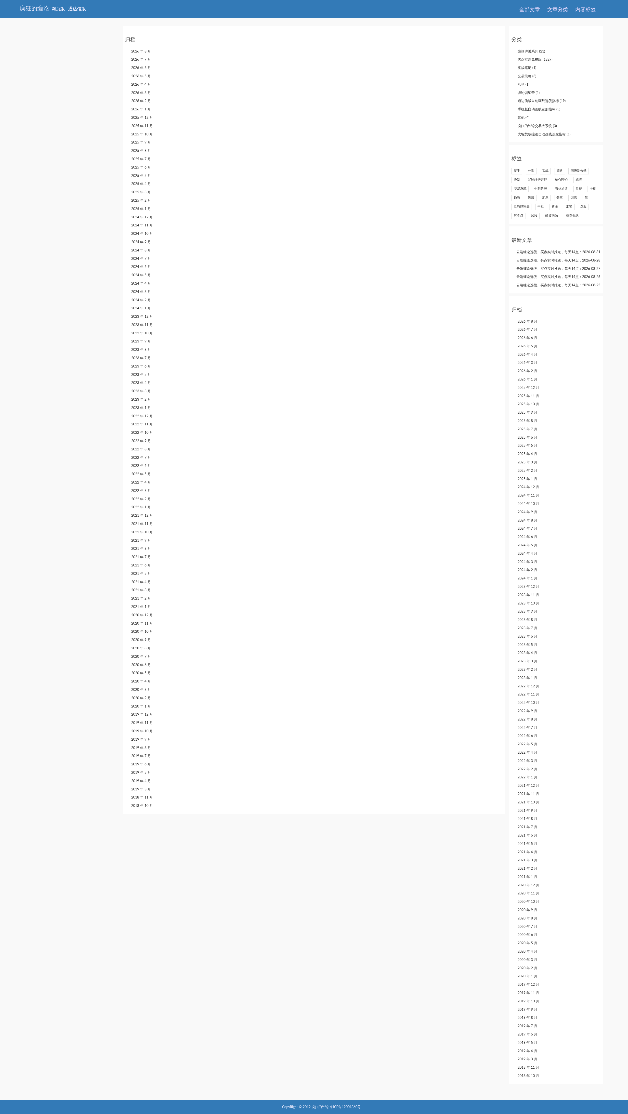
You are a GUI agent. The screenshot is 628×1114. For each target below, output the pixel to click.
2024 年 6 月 (141, 267)
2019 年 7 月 (141, 756)
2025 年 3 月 (141, 192)
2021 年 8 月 (141, 548)
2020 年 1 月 (141, 706)
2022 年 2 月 (141, 499)
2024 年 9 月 (141, 242)
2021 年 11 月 (142, 524)
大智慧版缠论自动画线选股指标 (544, 134)
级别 (517, 180)
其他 (523, 117)
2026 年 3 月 (141, 93)
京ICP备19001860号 (345, 1107)
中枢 (593, 188)
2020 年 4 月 (141, 681)
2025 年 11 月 (142, 126)
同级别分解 (579, 170)
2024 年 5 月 (141, 275)
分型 (531, 170)
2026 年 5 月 (141, 76)
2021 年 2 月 (141, 598)
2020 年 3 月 (141, 690)
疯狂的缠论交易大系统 (537, 126)
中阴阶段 (540, 188)
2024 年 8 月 (141, 250)
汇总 (545, 197)
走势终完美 (522, 206)
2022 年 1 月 (141, 507)
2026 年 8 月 (141, 51)
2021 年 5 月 (141, 574)
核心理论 (561, 180)
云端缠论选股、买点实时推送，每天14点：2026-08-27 (558, 269)
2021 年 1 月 (141, 607)
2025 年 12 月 (142, 117)
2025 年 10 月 (142, 134)
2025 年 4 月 (141, 184)
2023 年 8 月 (141, 350)
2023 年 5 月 (141, 375)
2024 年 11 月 (142, 225)
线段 (534, 215)
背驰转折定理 (537, 180)
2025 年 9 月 (141, 142)
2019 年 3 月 (141, 789)
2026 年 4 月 (141, 84)
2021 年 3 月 (141, 590)
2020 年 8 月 (141, 648)
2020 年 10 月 (142, 631)
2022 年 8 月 (141, 449)
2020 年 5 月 (141, 673)
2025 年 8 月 (141, 151)
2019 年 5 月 (141, 772)
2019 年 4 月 (141, 781)
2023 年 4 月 (141, 383)
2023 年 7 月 (141, 358)
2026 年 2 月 (141, 101)
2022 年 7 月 (141, 457)
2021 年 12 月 (142, 515)
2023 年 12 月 (142, 316)
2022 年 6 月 (141, 466)
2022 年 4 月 (141, 482)
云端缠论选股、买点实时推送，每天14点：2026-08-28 (558, 260)
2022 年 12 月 (142, 416)
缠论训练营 (529, 93)
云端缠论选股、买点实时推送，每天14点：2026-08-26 (558, 277)
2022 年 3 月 (141, 491)
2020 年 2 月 (141, 698)
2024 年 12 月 (142, 217)
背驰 (555, 206)
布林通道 (561, 188)
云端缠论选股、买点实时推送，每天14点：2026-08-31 (558, 252)
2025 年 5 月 (141, 176)
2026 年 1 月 (141, 109)
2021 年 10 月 (142, 532)
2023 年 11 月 (142, 325)
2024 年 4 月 (141, 283)
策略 (559, 170)
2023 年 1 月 (141, 408)
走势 (569, 206)
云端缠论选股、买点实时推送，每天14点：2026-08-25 (558, 285)
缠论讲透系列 (531, 51)
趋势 (517, 197)
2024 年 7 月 (141, 259)
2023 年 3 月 (141, 391)
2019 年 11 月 (142, 723)
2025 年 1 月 (141, 209)
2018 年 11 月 (142, 797)
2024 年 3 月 (141, 292)
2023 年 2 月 (141, 399)
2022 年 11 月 (142, 424)
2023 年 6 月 (141, 366)
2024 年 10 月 (142, 234)
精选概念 (572, 215)
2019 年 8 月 (141, 748)
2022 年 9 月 (141, 441)
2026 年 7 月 (141, 59)
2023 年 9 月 (141, 341)
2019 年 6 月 (141, 764)
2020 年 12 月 (142, 615)
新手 (517, 170)
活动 (523, 84)
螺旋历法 (551, 215)
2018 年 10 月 (142, 806)
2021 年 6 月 (141, 565)
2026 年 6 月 (141, 68)
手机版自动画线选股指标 (539, 109)
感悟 (579, 180)
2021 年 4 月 (141, 582)
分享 (559, 197)
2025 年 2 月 (141, 200)
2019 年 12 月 (142, 714)
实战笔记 (527, 68)
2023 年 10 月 (142, 333)
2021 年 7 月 (141, 557)
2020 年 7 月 (141, 656)
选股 (531, 197)
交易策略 (527, 76)
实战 (545, 170)
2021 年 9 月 (141, 540)
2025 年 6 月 (141, 167)
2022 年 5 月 (141, 474)
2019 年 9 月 (141, 739)
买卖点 (518, 215)
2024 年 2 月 (141, 300)
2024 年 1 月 (141, 308)
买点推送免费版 (535, 59)
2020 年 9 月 (141, 640)
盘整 (579, 188)
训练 (574, 197)
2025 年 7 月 (141, 159)
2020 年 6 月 (141, 665)
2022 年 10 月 (142, 432)
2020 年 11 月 (142, 623)
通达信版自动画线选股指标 (542, 101)
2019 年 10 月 (142, 731)
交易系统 (520, 188)
